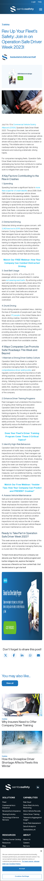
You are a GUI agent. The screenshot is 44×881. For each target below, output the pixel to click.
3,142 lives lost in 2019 (11, 228)
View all (9, 683)
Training (5, 25)
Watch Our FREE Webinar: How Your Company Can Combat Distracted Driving (22, 263)
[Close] (41, 851)
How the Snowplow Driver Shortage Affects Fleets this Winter (20, 762)
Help (40, 2)
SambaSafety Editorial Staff (23, 57)
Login (33, 2)
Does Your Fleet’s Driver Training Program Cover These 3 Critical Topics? (22, 436)
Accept (22, 869)
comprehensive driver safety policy (16, 370)
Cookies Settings (22, 876)
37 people (15, 315)
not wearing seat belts (15, 280)
